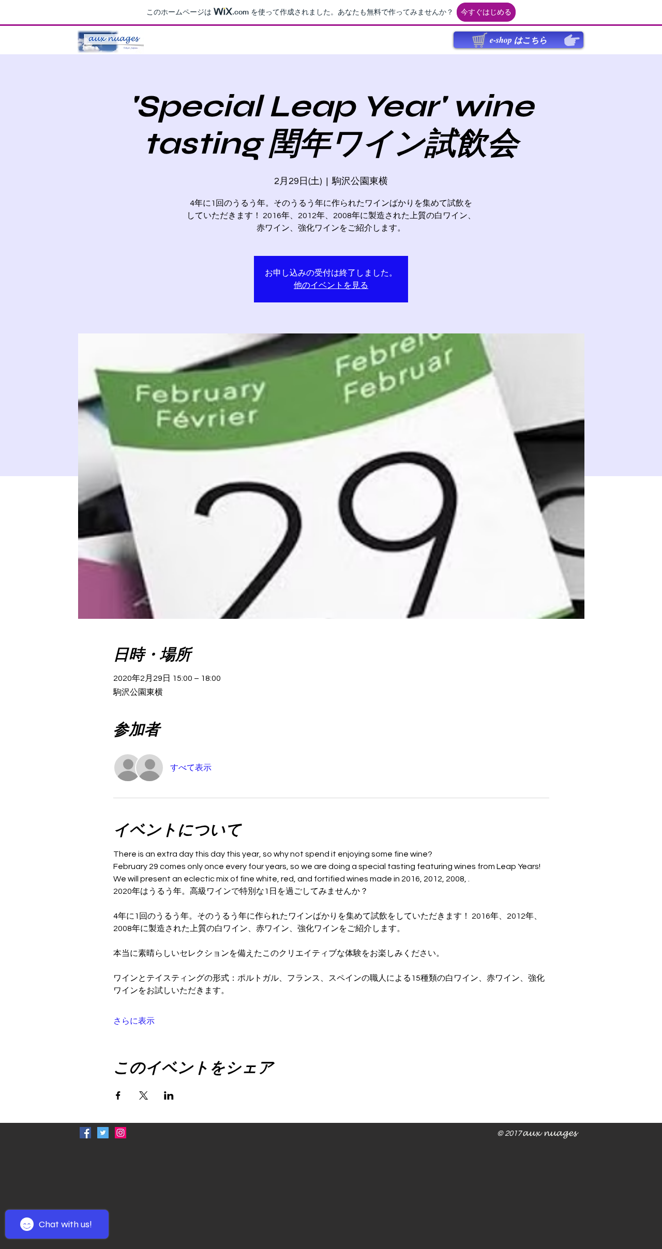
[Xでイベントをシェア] (143, 1095)
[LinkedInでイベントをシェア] (169, 1095)
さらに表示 (134, 1021)
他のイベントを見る (331, 285)
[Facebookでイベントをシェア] (118, 1095)
